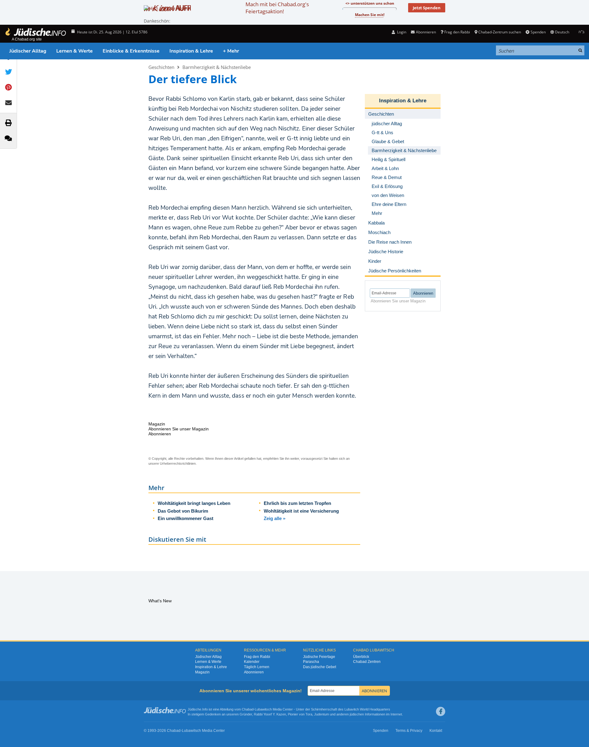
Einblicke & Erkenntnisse (131, 51)
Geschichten (161, 67)
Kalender (251, 661)
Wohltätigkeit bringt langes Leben (194, 503)
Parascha (311, 661)
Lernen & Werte (74, 51)
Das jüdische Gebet (319, 667)
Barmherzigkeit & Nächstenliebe (216, 67)
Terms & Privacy (408, 730)
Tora (308, 714)
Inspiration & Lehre (191, 51)
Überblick (361, 657)
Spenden (538, 32)
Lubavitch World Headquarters (367, 709)
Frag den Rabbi (457, 32)
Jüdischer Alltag (27, 51)
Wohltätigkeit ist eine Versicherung (301, 511)
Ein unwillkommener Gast (185, 518)
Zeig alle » (274, 518)
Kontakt (435, 730)
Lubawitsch (263, 709)
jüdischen (357, 714)
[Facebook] (440, 711)
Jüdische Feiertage (319, 657)
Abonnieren (254, 672)
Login (401, 32)
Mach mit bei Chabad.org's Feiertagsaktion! (277, 8)
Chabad (248, 709)
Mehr (377, 213)
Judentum (321, 714)
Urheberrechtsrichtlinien (178, 463)
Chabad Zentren (367, 661)
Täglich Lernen (256, 667)
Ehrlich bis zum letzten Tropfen (297, 503)
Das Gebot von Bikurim (183, 511)
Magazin (202, 672)
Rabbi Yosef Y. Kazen (270, 714)
